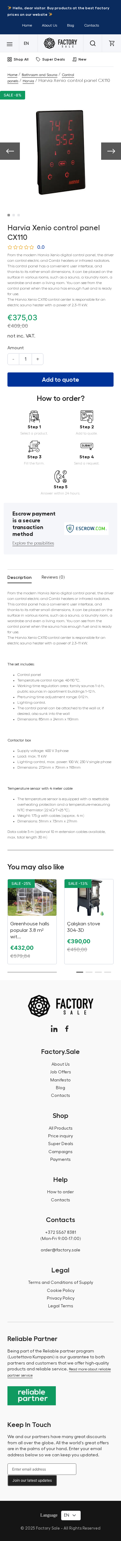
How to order (60, 1192)
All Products (61, 1128)
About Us (49, 25)
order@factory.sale (60, 1250)
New (82, 59)
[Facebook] (67, 1029)
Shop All (21, 59)
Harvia (28, 81)
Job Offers (60, 1072)
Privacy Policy (60, 1298)
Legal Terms (60, 1306)
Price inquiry (60, 1136)
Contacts (91, 25)
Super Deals (53, 59)
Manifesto (60, 1080)
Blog (70, 25)
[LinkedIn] (54, 1029)
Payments (60, 1159)
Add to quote (60, 379)
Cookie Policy (60, 1290)
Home (27, 25)
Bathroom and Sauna (39, 75)
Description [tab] (19, 577)
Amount (15, 348)
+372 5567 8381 (60, 1232)
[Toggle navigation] (9, 43)
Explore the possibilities (33, 543)
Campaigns (60, 1152)
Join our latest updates (32, 1480)
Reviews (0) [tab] (53, 577)
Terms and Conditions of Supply (60, 1282)
